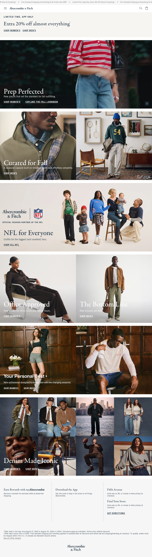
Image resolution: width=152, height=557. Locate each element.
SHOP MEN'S (29, 31)
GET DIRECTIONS (116, 513)
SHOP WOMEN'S (12, 31)
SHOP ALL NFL (11, 245)
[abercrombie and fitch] (21, 8)
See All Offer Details (12, 538)
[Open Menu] (4, 8)
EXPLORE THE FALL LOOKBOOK (42, 102)
